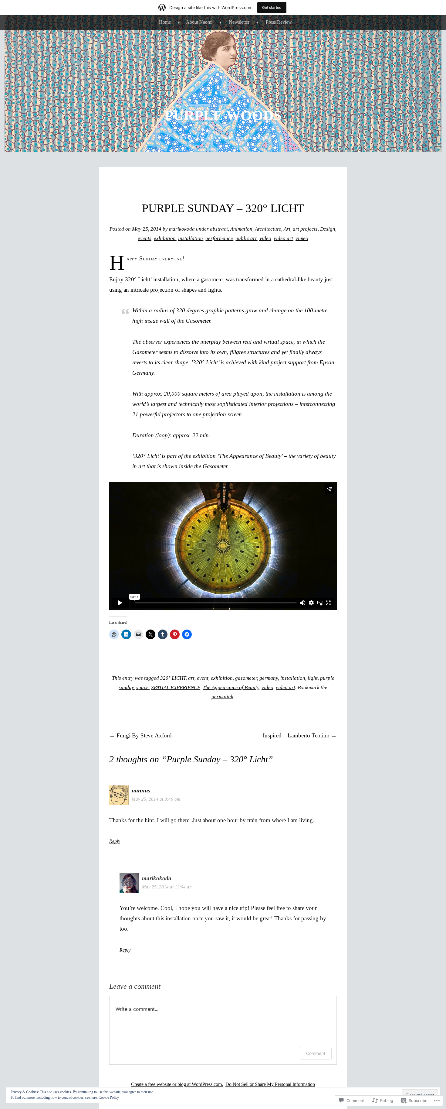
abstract (219, 229)
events (144, 238)
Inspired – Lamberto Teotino (300, 735)
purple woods (223, 115)
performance (219, 238)
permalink (222, 696)
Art (287, 229)
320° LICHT (173, 678)
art (191, 678)
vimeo (302, 238)
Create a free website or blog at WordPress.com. (177, 1084)
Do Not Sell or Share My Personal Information (270, 1084)
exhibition (165, 238)
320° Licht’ (139, 279)
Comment (315, 1053)
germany (268, 678)
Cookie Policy (109, 1097)
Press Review (279, 22)
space (142, 687)
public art (246, 238)
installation (190, 238)
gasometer (246, 678)
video (267, 687)
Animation (241, 229)
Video (265, 238)
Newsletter (239, 22)
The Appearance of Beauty (231, 687)
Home (165, 22)
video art (283, 238)
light (313, 678)
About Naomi (199, 22)
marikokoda (182, 229)
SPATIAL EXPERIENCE (175, 687)
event (202, 678)
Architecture (268, 229)
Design (327, 229)
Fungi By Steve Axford (140, 735)
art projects (305, 229)
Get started (272, 7)
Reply (114, 841)
